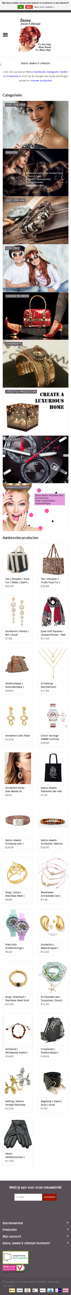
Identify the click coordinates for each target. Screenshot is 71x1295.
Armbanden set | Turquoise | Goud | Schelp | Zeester (52, 998)
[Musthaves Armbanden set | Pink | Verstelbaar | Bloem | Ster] (53, 873)
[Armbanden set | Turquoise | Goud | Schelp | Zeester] (53, 977)
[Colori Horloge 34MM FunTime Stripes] (53, 716)
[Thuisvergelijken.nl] (35, 1257)
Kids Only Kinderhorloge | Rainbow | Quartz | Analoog (16, 946)
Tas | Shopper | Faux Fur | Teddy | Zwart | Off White (17, 580)
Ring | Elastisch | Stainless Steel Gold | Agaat (17, 998)
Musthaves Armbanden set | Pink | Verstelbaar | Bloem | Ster (52, 894)
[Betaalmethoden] (12, 1290)
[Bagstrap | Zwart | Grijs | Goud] (53, 1081)
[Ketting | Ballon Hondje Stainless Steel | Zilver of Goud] (18, 1081)
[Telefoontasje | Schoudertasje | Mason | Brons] (18, 664)
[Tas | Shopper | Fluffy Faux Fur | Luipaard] (53, 559)
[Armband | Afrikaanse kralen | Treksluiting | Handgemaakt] (18, 1029)
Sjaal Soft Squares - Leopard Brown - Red (53, 633)
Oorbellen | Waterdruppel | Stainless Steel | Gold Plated (50, 946)
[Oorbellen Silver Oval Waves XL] (18, 768)
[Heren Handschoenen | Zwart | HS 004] (18, 1134)
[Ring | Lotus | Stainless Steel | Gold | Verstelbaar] (18, 873)
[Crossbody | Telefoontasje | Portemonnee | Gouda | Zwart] (53, 1029)
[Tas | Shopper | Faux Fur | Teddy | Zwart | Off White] (18, 559)
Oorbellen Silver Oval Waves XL (15, 789)
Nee (29, 7)
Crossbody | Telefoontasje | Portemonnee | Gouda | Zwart (50, 1051)
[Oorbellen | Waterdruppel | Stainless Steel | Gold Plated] (53, 925)
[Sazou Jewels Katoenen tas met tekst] (53, 768)
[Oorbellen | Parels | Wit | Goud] (18, 611)
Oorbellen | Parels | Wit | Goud (17, 633)
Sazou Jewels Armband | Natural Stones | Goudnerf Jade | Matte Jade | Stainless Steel (52, 842)
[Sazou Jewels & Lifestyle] (41, 34)
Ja (20, 7)
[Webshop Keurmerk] (35, 1268)
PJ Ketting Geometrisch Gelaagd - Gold (49, 685)
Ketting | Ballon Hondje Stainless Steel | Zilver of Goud (17, 1103)
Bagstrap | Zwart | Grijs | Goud (51, 1103)
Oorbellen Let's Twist (17, 735)
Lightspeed (8, 1285)
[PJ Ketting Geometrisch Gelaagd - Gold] (53, 664)
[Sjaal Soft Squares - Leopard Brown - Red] (53, 611)
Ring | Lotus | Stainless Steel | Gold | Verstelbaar (16, 894)
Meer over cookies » (44, 7)
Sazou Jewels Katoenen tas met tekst (51, 789)
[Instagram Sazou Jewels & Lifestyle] (45, 1207)
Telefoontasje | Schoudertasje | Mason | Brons (14, 685)
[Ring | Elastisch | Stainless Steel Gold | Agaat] (18, 977)
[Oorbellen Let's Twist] (18, 716)
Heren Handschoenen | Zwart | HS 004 (15, 1155)
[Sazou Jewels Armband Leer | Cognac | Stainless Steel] (18, 820)
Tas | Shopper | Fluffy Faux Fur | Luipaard (50, 580)
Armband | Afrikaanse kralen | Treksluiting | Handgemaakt (16, 1051)
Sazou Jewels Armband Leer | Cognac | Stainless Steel (16, 842)
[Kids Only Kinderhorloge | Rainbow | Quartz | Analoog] (18, 925)
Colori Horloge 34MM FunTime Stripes (50, 737)
